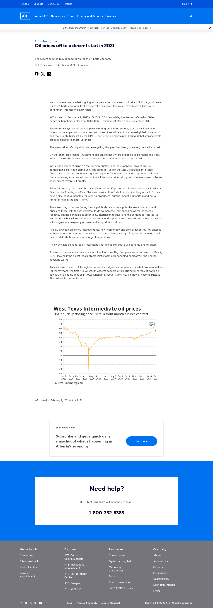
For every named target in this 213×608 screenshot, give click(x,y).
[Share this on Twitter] (42, 74)
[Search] (193, 16)
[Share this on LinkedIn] (48, 74)
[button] (210, 28)
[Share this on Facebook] (36, 74)
